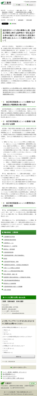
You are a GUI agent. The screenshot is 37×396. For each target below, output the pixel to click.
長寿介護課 (29, 20)
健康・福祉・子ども (21, 10)
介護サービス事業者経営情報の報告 (13, 271)
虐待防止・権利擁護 (9, 249)
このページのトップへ (19, 367)
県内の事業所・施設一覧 (10, 274)
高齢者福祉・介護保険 (7, 12)
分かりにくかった (9, 343)
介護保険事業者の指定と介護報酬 (24, 12)
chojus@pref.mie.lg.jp (18, 313)
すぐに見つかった (9, 348)
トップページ (10, 10)
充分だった (7, 330)
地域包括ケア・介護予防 (10, 246)
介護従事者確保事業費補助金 (11, 280)
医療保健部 (20, 20)
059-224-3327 (12, 309)
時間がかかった (8, 352)
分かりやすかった (9, 339)
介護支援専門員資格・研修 (10, 261)
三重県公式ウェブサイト (6, 3)
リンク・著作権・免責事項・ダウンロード (15, 372)
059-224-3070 (5, 388)
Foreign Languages (30, 1)
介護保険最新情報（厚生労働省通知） (14, 255)
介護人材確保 (7, 289)
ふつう (6, 332)
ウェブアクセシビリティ (10, 376)
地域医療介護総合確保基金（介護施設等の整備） (17, 277)
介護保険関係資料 (8, 252)
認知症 (5, 258)
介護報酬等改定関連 (9, 236)
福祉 (30, 10)
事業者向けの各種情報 (9, 283)
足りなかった (7, 334)
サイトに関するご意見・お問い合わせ (13, 378)
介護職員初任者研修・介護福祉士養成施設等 (16, 265)
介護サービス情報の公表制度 (11, 268)
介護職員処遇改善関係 (9, 240)
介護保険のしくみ (8, 243)
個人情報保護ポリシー (9, 374)
